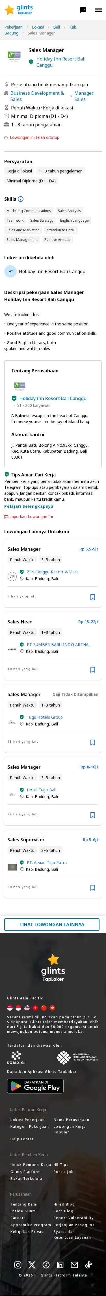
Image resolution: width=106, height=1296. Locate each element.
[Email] (74, 1265)
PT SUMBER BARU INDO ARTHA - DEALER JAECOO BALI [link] (59, 644)
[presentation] (18, 10)
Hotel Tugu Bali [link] (41, 789)
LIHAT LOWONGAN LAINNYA (52, 924)
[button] (83, 10)
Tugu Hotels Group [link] (45, 717)
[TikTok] (88, 1265)
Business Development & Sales (37, 96)
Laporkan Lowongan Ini (31, 516)
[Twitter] (32, 1265)
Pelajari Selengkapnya (29, 506)
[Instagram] (17, 1265)
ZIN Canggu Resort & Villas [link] (53, 571)
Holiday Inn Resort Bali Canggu (61, 62)
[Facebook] (46, 1265)
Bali (56, 27)
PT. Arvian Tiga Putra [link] (47, 862)
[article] (53, 573)
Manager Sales (84, 96)
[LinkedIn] (60, 1265)
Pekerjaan (13, 27)
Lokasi (38, 27)
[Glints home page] (18, 10)
